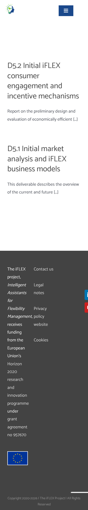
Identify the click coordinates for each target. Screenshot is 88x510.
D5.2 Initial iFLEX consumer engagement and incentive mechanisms (43, 81)
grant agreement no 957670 (17, 427)
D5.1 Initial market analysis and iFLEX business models (36, 159)
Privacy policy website (41, 316)
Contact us (44, 269)
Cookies (41, 340)
